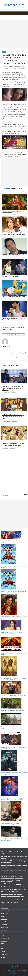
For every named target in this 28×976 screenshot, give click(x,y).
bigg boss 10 (9, 881)
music (25, 889)
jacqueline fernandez (17, 886)
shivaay (22, 896)
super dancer (23, 897)
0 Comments (21, 66)
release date (3, 896)
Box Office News (4, 913)
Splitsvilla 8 (15, 897)
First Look (4, 886)
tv (11, 902)
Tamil (16, 900)
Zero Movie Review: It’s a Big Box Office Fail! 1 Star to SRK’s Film (14, 328)
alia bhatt (20, 876)
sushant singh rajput (4, 899)
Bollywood (17, 880)
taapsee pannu (11, 899)
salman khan (10, 896)
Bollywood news (4, 908)
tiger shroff (3, 902)
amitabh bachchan (10, 878)
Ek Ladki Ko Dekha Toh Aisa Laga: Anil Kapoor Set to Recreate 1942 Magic (13, 416)
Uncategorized (4, 941)
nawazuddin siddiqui (4, 894)
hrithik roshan (10, 886)
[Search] (25, 494)
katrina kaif (24, 886)
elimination (18, 884)
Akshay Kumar (14, 876)
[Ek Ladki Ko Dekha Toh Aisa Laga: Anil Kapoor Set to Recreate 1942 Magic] (14, 398)
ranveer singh (19, 894)
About (2, 948)
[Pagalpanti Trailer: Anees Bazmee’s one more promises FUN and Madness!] (14, 370)
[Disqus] (14, 470)
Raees (15, 894)
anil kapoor (6, 68)
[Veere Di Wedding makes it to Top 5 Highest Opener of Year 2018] (14, 427)
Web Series (3, 943)
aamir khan (3, 876)
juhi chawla (23, 68)
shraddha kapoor (9, 897)
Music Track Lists (16, 891)
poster (11, 894)
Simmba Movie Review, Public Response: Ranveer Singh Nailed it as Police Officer (13, 334)
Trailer (4, 51)
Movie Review (11, 889)
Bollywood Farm (7, 66)
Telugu (24, 900)
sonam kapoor (11, 70)
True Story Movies (5, 938)
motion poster (3, 889)
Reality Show (4, 930)
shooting (3, 897)
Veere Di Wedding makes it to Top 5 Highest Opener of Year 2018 (13, 444)
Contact (3, 951)
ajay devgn (8, 876)
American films (4, 878)
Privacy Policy (4, 954)
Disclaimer (3, 957)
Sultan (18, 897)
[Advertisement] (14, 34)
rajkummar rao (5, 70)
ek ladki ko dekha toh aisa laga (14, 68)
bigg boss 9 (3, 881)
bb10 (22, 878)
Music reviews (5, 891)
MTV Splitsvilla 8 (19, 889)
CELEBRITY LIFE (4, 916)
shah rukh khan (16, 896)
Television (3, 932)
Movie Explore (4, 919)
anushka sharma (18, 878)
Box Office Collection (8, 884)
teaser (20, 900)
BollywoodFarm (14, 5)
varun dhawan (15, 902)
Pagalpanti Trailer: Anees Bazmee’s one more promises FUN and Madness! (13, 388)
